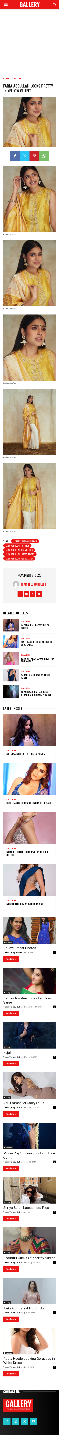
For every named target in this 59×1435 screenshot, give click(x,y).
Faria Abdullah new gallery (19, 558)
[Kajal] (29, 1035)
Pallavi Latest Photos (19, 948)
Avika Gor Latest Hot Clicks (24, 1308)
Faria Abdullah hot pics (17, 545)
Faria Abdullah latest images (20, 554)
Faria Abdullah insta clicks (19, 550)
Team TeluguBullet (12, 952)
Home (6, 78)
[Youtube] (39, 594)
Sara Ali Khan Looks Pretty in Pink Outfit (37, 660)
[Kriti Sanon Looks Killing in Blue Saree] (11, 641)
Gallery (18, 78)
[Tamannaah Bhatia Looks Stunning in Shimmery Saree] (11, 691)
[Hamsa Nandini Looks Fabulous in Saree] (29, 981)
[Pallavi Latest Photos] (29, 930)
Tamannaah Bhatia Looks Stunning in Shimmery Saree (36, 693)
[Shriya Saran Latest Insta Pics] (29, 1190)
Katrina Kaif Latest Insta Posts (35, 626)
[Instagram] (26, 594)
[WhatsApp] (44, 156)
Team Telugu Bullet (33, 584)
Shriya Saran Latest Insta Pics (26, 1208)
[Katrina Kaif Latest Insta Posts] (11, 625)
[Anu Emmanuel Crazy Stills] (29, 1085)
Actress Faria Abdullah (25, 541)
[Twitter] (25, 156)
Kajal (7, 1053)
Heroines (8, 942)
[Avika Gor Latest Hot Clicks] (29, 1291)
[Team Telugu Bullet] (17, 584)
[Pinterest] (34, 156)
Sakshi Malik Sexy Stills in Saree (35, 676)
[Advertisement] (29, 40)
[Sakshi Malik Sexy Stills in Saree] (11, 675)
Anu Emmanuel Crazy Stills (23, 1103)
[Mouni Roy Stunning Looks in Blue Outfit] (29, 1136)
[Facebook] (15, 156)
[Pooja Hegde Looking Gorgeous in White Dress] (29, 1341)
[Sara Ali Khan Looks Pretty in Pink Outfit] (11, 658)
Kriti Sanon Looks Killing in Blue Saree (36, 643)
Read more (11, 959)
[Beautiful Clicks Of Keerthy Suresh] (29, 1240)
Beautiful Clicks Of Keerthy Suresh (29, 1258)
